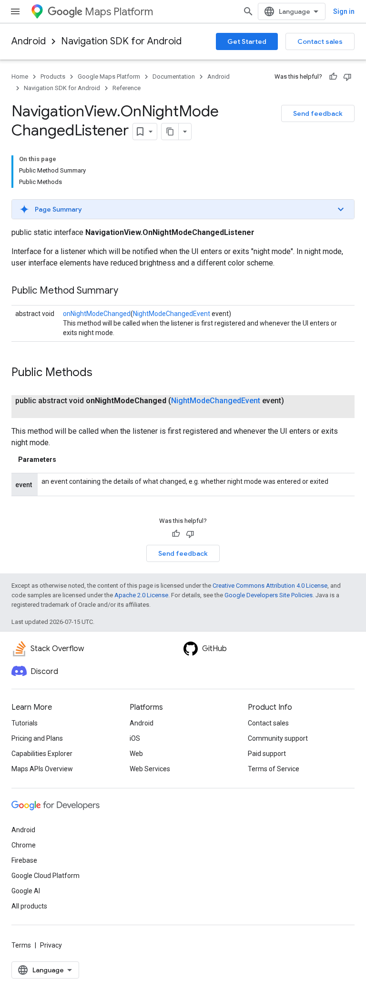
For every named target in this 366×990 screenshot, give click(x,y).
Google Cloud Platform (45, 875)
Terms (21, 945)
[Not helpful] (347, 77)
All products (29, 906)
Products (53, 76)
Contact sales (320, 41)
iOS (135, 738)
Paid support (267, 753)
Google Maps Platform (109, 76)
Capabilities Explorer (41, 753)
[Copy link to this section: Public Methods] (102, 373)
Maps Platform (119, 11)
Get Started (246, 41)
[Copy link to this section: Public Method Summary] (127, 291)
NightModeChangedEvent (171, 313)
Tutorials (24, 723)
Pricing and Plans (37, 738)
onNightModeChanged (97, 313)
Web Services (150, 769)
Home (19, 76)
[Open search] (248, 11)
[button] (183, 209)
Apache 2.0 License (141, 595)
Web (136, 753)
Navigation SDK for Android (121, 41)
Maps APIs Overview (42, 769)
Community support (278, 738)
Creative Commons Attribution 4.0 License (270, 585)
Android (28, 41)
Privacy (51, 945)
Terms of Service (273, 769)
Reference (126, 88)
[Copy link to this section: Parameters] (65, 459)
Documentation (173, 76)
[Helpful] (333, 77)
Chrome (23, 845)
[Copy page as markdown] (170, 131)
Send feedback (318, 113)
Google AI (25, 891)
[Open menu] (15, 11)
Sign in (344, 11)
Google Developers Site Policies (268, 595)
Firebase (24, 860)
